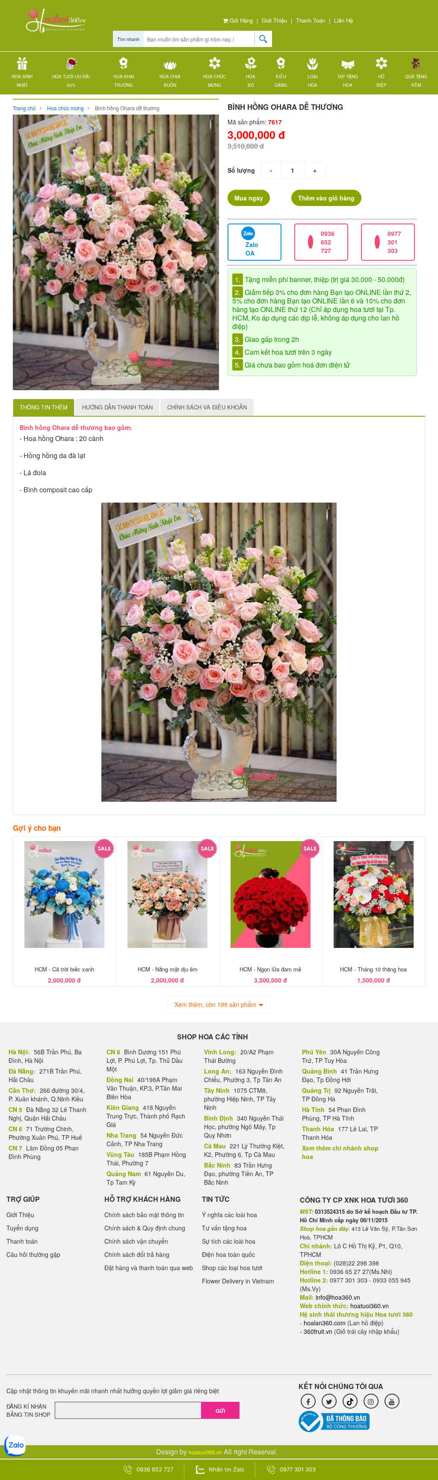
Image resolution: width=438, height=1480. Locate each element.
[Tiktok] (350, 1401)
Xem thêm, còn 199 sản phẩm (215, 1004)
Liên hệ (343, 20)
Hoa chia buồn (170, 81)
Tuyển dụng (22, 1228)
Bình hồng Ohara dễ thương (127, 108)
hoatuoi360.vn (205, 1452)
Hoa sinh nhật (22, 81)
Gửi (220, 1411)
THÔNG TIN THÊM (44, 407)
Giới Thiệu (274, 20)
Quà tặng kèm (416, 81)
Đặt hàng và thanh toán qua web (148, 1267)
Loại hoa (313, 81)
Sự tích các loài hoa (228, 1241)
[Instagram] (371, 1401)
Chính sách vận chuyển (136, 1241)
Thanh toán (310, 20)
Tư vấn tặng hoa (224, 1228)
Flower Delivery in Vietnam (238, 1281)
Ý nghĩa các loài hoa (229, 1214)
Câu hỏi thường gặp (33, 1254)
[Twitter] (329, 1401)
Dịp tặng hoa (348, 81)
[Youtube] (392, 1401)
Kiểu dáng (281, 81)
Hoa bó (250, 81)
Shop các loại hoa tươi (232, 1267)
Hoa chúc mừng (214, 81)
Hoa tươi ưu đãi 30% (71, 81)
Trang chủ (24, 108)
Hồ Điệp (381, 81)
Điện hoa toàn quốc (228, 1254)
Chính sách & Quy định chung (144, 1228)
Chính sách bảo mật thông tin (144, 1214)
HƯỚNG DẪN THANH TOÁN (117, 407)
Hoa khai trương (123, 81)
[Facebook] (308, 1401)
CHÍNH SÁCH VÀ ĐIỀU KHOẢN (207, 407)
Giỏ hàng (240, 20)
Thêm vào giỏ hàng (326, 198)
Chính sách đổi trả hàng (136, 1254)
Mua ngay (248, 198)
